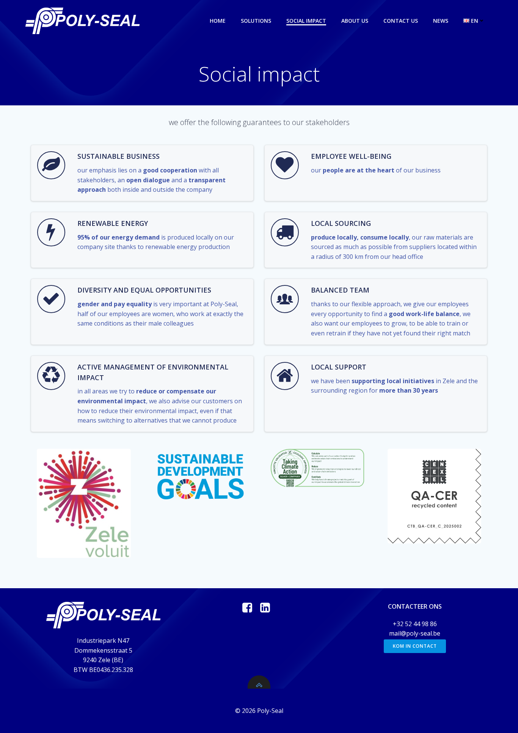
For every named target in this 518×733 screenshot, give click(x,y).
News (440, 20)
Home (218, 20)
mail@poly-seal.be (414, 633)
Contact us (400, 20)
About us (354, 20)
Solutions (256, 20)
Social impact (306, 20)
